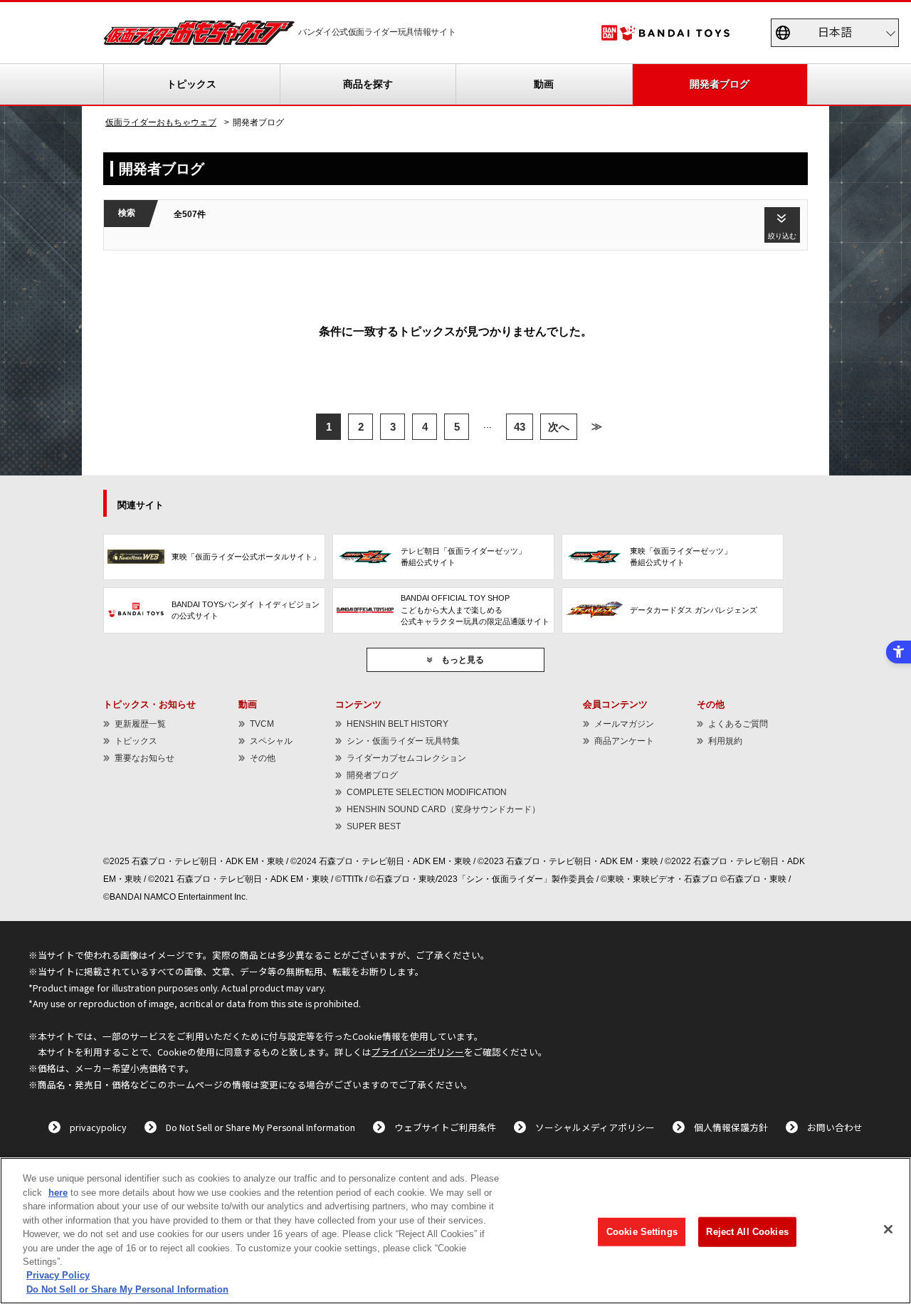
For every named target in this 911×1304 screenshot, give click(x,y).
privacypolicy (98, 1127)
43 (519, 427)
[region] (455, 1230)
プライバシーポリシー (418, 1051)
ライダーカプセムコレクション (406, 758)
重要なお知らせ (144, 758)
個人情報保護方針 (731, 1127)
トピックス (191, 84)
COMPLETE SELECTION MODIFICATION (427, 792)
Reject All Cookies (747, 1231)
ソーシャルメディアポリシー (595, 1127)
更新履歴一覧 (140, 724)
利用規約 (725, 741)
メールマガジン (624, 724)
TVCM (262, 724)
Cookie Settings (642, 1231)
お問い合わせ (835, 1127)
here (58, 1192)
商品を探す (368, 84)
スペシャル (271, 741)
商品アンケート (624, 741)
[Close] (888, 1229)
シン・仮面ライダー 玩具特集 (403, 741)
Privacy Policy (58, 1276)
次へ (558, 427)
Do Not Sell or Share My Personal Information (260, 1127)
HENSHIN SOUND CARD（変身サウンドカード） (443, 809)
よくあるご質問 (738, 724)
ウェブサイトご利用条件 (445, 1127)
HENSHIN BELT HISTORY (397, 724)
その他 (262, 758)
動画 (544, 84)
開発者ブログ (719, 84)
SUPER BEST (374, 826)
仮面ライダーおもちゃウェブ (160, 122)
